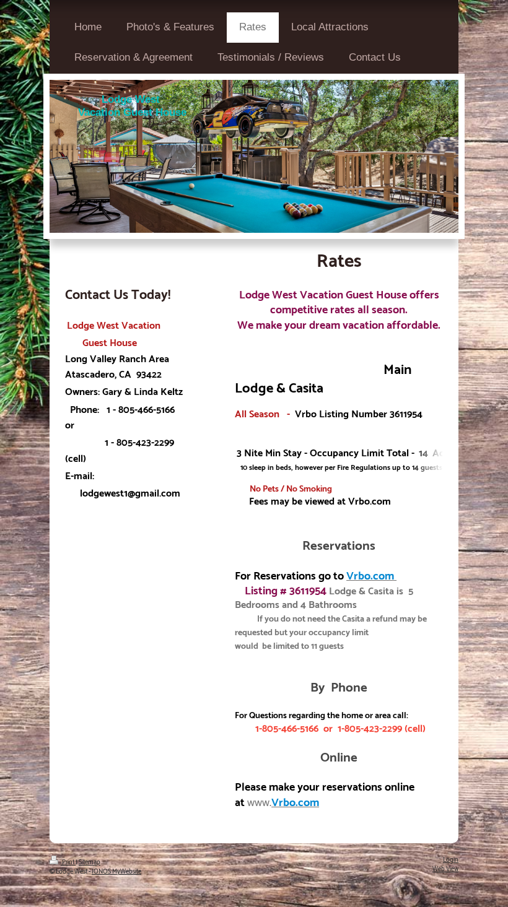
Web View (445, 869)
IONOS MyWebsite (116, 871)
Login (450, 860)
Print (68, 862)
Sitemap (89, 862)
